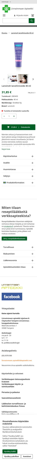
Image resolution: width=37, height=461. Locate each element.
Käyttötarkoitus (10, 156)
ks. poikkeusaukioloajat (11, 343)
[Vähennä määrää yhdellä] (4, 116)
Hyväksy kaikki (10, 451)
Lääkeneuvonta (10, 260)
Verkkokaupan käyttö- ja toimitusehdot (12, 385)
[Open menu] (4, 15)
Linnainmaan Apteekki (22, 8)
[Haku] (32, 20)
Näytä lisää (6, 149)
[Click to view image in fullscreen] (18, 55)
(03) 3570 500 (7, 355)
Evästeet (5, 381)
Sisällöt (6, 163)
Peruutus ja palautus (11, 392)
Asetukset (27, 456)
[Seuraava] (33, 79)
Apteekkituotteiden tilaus (14, 267)
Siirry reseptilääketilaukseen (14, 238)
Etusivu (4, 33)
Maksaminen (9, 253)
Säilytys (6, 176)
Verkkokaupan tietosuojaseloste (16, 379)
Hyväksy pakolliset (11, 456)
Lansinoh (11, 106)
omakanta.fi (8, 226)
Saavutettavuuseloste (11, 398)
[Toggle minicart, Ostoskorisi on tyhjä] (33, 15)
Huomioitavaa (9, 169)
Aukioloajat (5, 2)
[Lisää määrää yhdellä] (14, 116)
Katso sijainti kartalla (11, 313)
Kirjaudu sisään (22, 15)
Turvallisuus (8, 247)
